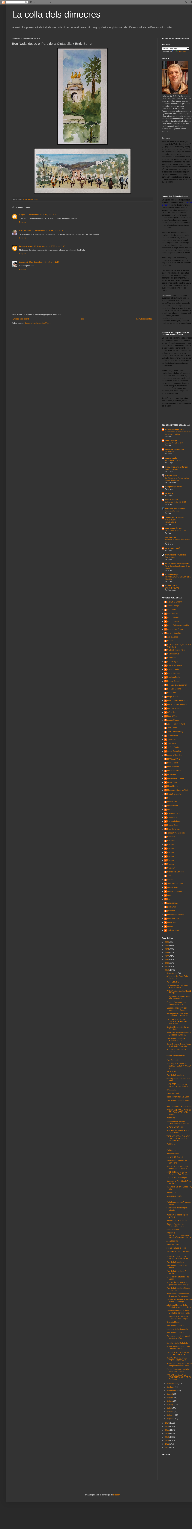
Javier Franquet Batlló (176, 724)
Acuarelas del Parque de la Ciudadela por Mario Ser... (178, 1312)
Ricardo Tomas (173, 829)
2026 (167, 942)
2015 (167, 1430)
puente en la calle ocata (176, 1248)
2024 (167, 949)
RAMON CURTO (174, 813)
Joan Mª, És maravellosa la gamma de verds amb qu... (178, 1284)
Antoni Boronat (173, 621)
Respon (22, 222)
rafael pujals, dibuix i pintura (177, 564)
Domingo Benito (173, 677)
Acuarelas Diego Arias (174, 430)
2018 (167, 970)
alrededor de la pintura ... (175, 449)
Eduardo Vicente (174, 689)
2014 (167, 1433)
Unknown (171, 837)
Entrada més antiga (144, 319)
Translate (182, 52)
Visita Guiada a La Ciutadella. (178, 1252)
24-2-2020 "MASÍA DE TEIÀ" (175, 531)
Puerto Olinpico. (173, 1154)
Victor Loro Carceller (175, 872)
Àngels (22, 215)
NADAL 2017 (171, 1090)
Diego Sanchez (173, 673)
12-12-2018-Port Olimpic (176, 1178)
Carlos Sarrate (173, 654)
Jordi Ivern (171, 743)
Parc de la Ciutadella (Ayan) (177, 1100)
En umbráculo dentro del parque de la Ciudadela (177, 1009)
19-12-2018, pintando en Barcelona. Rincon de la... (178, 1085)
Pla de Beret (169, 451)
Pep (169, 798)
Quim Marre (172, 802)
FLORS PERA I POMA (173, 460)
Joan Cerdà (172, 728)
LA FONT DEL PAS (172, 588)
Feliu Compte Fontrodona (177, 701)
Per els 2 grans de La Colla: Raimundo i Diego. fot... (177, 1370)
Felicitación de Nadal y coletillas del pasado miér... (178, 1122)
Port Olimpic (171, 1118)
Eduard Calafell (173, 681)
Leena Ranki (172, 763)
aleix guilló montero (175, 883)
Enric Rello (171, 693)
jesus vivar (171, 907)
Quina (169, 810)
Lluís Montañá (173, 767)
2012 (167, 1440)
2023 (167, 953)
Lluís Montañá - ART (173, 528)
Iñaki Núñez (172, 716)
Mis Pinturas (170, 537)
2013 (167, 1437)
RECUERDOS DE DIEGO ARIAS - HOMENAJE (176, 1359)
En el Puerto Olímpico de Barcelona (176, 1162)
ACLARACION (170, 522)
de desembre (172, 973)
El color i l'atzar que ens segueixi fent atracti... (176, 1003)
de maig (170, 1405)
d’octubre (171, 1387)
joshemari (23, 262)
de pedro (169, 493)
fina (168, 899)
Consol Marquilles (174, 665)
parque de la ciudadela (175, 1055)
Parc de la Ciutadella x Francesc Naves (175, 1039)
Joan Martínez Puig (175, 732)
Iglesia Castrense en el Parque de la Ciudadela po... (179, 1300)
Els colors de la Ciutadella (177, 1343)
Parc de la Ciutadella (175, 1075)
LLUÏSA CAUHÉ (173, 759)
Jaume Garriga (173, 720)
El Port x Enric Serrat (174, 1127)
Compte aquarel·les (173, 487)
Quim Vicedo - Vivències (175, 555)
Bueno (170, 641)
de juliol (170, 1397)
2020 (167, 963)
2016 (167, 1427)
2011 (167, 1444)
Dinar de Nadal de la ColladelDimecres (174, 1225)
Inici (82, 319)
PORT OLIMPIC (172, 982)
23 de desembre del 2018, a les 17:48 (49, 246)
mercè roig (171, 922)
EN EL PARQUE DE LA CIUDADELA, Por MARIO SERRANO (177, 1021)
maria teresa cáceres (175, 915)
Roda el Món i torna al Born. (177, 1097)
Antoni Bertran (173, 617)
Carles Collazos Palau (176, 650)
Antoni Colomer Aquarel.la (178, 625)
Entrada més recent (21, 319)
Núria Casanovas (174, 794)
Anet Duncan (172, 614)
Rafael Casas (172, 817)
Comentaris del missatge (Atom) (37, 323)
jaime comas (172, 903)
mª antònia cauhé (172, 548)
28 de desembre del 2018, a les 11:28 (44, 262)
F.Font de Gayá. (172, 1230)
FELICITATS (171, 1072)
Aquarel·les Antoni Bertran (176, 467)
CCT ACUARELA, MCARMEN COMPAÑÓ (179, 646)
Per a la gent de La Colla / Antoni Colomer (177, 986)
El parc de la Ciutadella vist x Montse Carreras (178, 1348)
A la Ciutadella (172, 1241)
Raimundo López (172, 575)
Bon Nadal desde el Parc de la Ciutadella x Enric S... (178, 1034)
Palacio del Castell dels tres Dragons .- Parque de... (177, 1295)
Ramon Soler (172, 825)
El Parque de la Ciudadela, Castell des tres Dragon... (177, 1317)
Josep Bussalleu (174, 751)
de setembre (172, 1391)
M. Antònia (171, 774)
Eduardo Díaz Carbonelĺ (177, 685)
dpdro (169, 895)
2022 (167, 956)
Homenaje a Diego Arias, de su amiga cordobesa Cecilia (179, 1365)
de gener (171, 1419)
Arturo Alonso (25, 231)
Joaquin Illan (172, 736)
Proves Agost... (170, 557)
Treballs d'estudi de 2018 (174, 443)
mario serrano (173, 919)
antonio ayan (172, 887)
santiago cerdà (173, 930)
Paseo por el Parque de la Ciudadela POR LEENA (177, 1015)
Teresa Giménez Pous (176, 833)
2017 (167, 1423)
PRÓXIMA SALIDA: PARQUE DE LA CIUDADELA (178, 1353)
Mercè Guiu (172, 782)
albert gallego (171, 441)
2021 (167, 960)
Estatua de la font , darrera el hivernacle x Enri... (178, 1337)
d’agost (170, 1394)
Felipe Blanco (172, 697)
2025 (167, 945)
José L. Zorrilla (173, 747)
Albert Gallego (173, 606)
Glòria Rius (171, 712)
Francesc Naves (26, 246)
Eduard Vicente (171, 500)
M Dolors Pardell (174, 771)
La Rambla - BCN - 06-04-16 (175, 502)
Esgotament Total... (174, 1196)
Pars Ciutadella (172, 1060)
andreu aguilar (171, 458)
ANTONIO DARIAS (175, 602)
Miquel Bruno (172, 786)
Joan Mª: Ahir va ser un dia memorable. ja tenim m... (177, 1167)
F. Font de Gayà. (173, 1093)
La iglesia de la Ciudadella (177, 1329)
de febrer (171, 1415)
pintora (170, 926)
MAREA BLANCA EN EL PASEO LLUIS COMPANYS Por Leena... (178, 1377)
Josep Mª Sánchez (174, 755)
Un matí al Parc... (173, 1322)
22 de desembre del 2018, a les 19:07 (47, 231)
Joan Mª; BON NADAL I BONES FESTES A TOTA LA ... (178, 1066)
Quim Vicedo (172, 806)
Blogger (116, 1495)
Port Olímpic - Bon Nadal (176, 1221)
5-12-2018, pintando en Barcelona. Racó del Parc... (178, 1257)
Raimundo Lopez (174, 821)
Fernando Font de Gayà (175, 509)
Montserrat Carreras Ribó (177, 790)
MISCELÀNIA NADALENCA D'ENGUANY (177, 1132)
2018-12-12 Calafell (174, 1157)
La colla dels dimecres (56, 14)
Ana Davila (171, 610)
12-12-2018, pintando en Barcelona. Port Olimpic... (177, 1173)
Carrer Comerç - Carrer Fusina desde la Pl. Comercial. (178, 1045)
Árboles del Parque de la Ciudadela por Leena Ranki (178, 1306)
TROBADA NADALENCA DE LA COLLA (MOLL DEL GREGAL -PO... (178, 1138)
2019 (167, 967)
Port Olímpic (171, 1144)
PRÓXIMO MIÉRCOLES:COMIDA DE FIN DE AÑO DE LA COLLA (178, 1235)
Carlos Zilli (171, 658)
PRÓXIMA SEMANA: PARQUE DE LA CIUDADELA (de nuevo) (178, 1112)
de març (170, 1412)
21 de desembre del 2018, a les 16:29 (41, 215)
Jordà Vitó (171, 739)
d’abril (169, 1408)
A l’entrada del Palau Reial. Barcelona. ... (177, 977)
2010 (167, 1448)
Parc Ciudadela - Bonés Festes (179, 1107)
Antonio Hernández (175, 629)
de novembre (172, 1384)
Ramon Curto (171, 586)
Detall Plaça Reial (171, 469)
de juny (170, 1401)
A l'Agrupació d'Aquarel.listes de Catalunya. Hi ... (178, 998)
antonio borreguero (175, 891)
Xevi (169, 876)
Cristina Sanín (173, 669)
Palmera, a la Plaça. (172, 511)
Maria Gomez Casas (175, 778)
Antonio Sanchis (174, 633)
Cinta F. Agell (172, 662)
